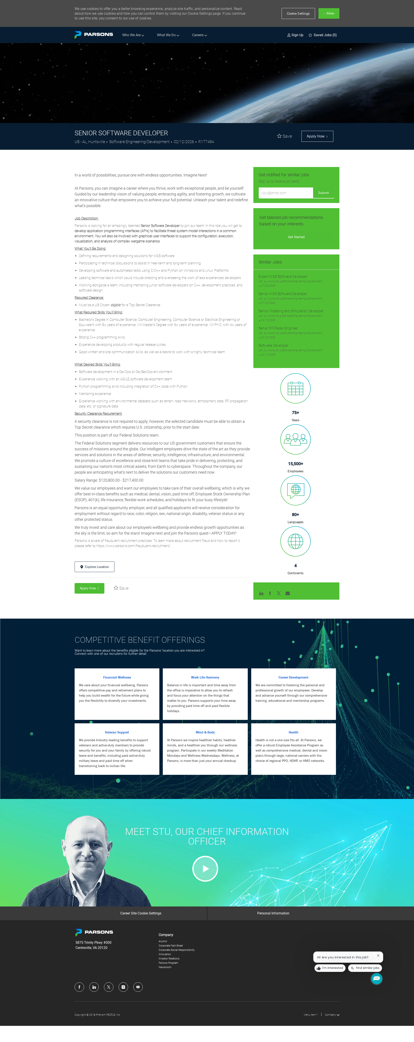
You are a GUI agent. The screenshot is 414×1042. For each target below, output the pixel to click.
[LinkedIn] (94, 987)
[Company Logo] (94, 35)
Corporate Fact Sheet (171, 945)
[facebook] (79, 987)
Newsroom (165, 967)
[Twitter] (108, 987)
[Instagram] (123, 987)
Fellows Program (168, 962)
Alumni (163, 941)
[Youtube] (138, 987)
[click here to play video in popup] (205, 868)
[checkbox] (285, 136)
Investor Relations (169, 958)
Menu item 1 (311, 1014)
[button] (298, 13)
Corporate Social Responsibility (177, 950)
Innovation (165, 954)
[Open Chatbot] (376, 978)
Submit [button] (323, 193)
